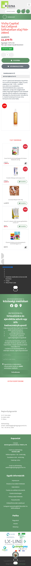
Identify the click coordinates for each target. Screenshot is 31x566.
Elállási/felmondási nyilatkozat (16, 503)
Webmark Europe (20, 564)
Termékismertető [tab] (9, 73)
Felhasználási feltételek (15, 497)
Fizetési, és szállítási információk (15, 490)
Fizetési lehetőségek (15, 494)
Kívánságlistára (16, 66)
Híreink (15, 524)
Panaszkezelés (15, 500)
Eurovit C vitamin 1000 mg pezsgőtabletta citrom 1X (15, 222)
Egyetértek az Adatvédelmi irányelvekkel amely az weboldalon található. (13, 366)
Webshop (11, 17)
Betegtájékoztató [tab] (9, 77)
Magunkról (15, 521)
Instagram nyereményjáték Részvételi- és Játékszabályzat (15, 507)
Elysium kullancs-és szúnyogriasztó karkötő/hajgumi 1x (15, 243)
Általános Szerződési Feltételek (15, 484)
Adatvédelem (15, 487)
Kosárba (16, 60)
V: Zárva (3, 419)
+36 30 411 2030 (9, 428)
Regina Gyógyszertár (9, 411)
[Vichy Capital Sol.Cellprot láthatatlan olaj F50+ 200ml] (15, 116)
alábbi (21, 366)
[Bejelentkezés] (28, 11)
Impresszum (15, 481)
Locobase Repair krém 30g (15, 200)
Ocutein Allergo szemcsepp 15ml (15, 178)
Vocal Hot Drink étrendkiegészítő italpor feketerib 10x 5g (15, 159)
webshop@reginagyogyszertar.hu (16, 426)
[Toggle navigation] (29, 4)
